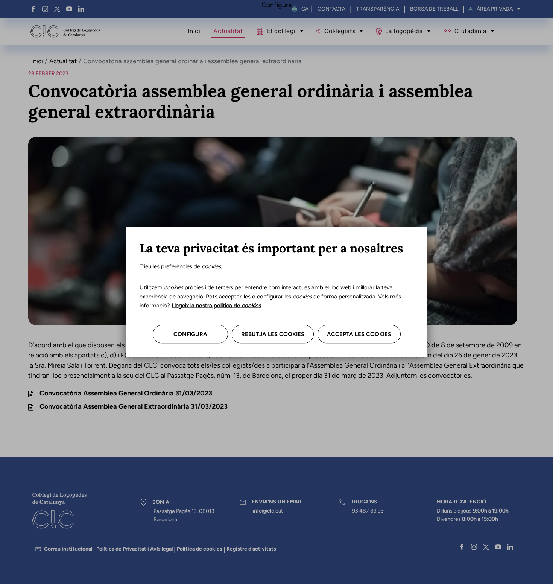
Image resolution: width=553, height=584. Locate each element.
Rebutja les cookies (272, 334)
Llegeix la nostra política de (216, 305)
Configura (190, 334)
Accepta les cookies (359, 334)
